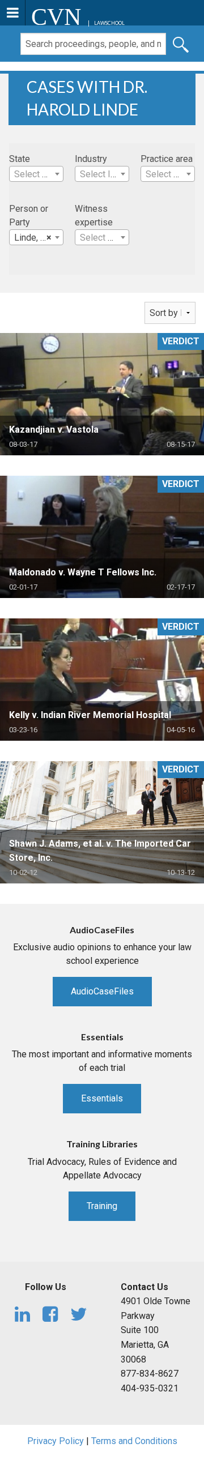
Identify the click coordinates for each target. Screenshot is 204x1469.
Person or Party (28, 215)
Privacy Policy (55, 1441)
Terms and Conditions (134, 1441)
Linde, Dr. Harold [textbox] (38, 237)
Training (102, 1206)
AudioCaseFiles (102, 991)
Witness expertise (94, 215)
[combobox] (36, 174)
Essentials (102, 1098)
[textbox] (36, 174)
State (19, 158)
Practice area (167, 158)
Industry (91, 158)
